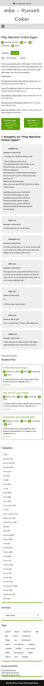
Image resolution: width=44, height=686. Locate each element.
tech (16, 657)
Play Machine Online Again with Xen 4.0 (16, 81)
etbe (24, 42)
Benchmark (7, 463)
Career (5, 471)
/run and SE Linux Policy (16, 392)
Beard (17, 632)
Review (5, 552)
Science (6, 560)
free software (19, 644)
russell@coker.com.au (22, 3)
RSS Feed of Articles (8, 670)
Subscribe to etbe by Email (10, 675)
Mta (4, 527)
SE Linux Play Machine (12, 64)
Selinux (22, 58)
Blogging (6, 467)
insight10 (31, 644)
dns (16, 640)
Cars (5, 476)
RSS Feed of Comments (10, 672)
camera (15, 636)
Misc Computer (8, 514)
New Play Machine (8, 110)
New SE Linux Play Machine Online (14, 103)
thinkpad (25, 657)
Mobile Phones (8, 522)
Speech (5, 573)
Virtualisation (7, 594)
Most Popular (11, 58)
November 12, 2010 (11, 42)
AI (4, 454)
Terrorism (6, 582)
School (5, 556)
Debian (7, 640)
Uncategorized (8, 586)
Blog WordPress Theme (15, 683)
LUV (4, 510)
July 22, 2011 (11, 397)
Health (5, 484)
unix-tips (6, 590)
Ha (4, 480)
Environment (26, 640)
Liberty (5, 493)
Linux (5, 501)
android (7, 632)
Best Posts (27, 632)
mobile (7, 653)
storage (5, 577)
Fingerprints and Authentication (19, 417)
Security (15, 53)
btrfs (37, 632)
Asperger (6, 459)
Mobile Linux (7, 518)
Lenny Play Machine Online (11, 88)
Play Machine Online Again (11, 95)
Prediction (6, 548)
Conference (26, 636)
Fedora (7, 644)
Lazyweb (8, 648)
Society (5, 569)
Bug (6, 636)
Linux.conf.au (7, 505)
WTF (5, 599)
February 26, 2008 (13, 372)
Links (5, 497)
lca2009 (18, 648)
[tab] (3, 26)
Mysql (5, 531)
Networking (7, 535)
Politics (5, 539)
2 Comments (33, 397)
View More (7, 385)
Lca (4, 488)
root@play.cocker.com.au (18, 161)
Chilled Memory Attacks (15, 367)
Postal (5, 543)
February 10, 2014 (13, 421)
